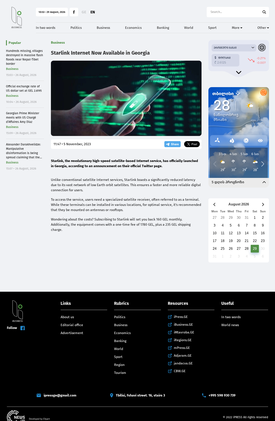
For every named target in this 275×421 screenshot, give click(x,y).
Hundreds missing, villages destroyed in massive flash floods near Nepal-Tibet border (24, 57)
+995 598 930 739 (222, 395)
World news (230, 325)
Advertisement (72, 333)
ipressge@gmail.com (60, 395)
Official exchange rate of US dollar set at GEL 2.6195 (24, 89)
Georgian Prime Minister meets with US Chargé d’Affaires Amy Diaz (22, 117)
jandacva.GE (183, 363)
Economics (133, 28)
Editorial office (72, 325)
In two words (45, 28)
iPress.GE (181, 317)
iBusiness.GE (183, 324)
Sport (212, 28)
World (188, 28)
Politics (76, 28)
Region (119, 365)
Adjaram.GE (183, 355)
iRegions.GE (183, 340)
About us (67, 317)
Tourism (120, 373)
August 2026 (238, 204)
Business (103, 28)
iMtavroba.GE (184, 332)
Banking (163, 28)
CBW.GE (180, 371)
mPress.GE (182, 348)
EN (92, 12)
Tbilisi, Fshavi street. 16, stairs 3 (140, 395)
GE (84, 12)
